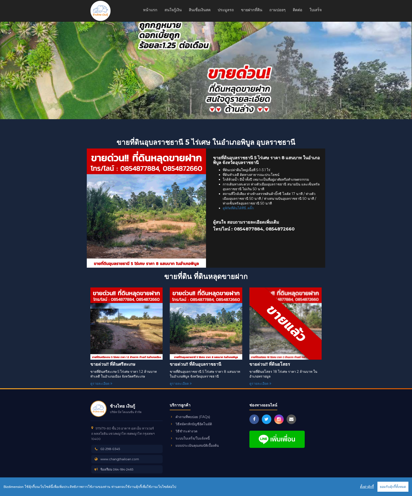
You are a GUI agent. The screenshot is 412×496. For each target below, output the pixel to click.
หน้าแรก (150, 10)
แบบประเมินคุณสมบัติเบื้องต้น (197, 445)
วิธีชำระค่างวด (186, 431)
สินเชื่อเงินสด (200, 10)
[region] (206, 486)
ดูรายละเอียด (100, 383)
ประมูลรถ (226, 10)
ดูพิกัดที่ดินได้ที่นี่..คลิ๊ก (238, 208)
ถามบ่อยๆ (277, 10)
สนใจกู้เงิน (173, 10)
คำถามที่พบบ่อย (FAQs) (192, 417)
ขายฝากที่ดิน (251, 10)
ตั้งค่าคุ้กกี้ (367, 487)
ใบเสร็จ (315, 10)
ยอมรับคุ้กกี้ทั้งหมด (393, 487)
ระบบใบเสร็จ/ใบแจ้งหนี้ (192, 438)
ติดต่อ (297, 10)
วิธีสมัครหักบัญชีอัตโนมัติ (193, 424)
